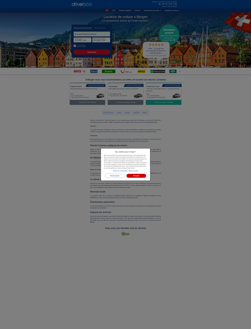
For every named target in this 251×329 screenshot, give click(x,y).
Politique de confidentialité (120, 171)
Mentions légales (133, 171)
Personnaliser (114, 176)
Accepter (136, 176)
